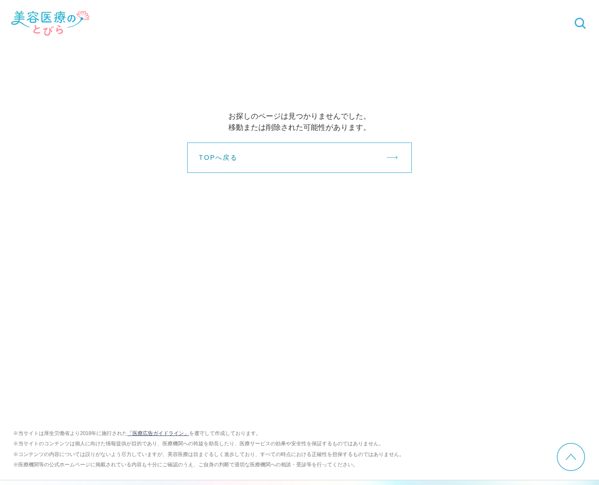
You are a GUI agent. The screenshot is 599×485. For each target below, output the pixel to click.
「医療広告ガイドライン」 (158, 433)
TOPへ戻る (218, 157)
